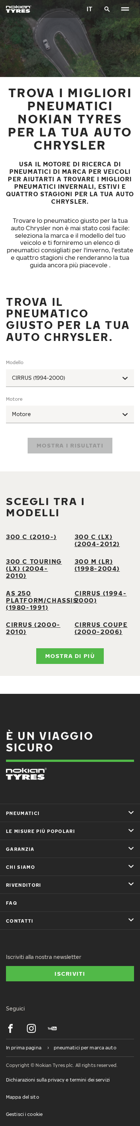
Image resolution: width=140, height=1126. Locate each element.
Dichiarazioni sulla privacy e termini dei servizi (58, 1080)
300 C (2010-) (31, 537)
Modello (15, 362)
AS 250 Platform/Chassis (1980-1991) (42, 600)
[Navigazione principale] (125, 9)
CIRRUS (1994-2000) (101, 597)
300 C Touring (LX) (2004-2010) (34, 568)
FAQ (11, 903)
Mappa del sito (22, 1097)
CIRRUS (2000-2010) (33, 628)
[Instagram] (31, 1028)
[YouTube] (52, 1028)
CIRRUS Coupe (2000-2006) (101, 628)
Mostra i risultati (70, 445)
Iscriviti (70, 973)
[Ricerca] (107, 9)
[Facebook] (10, 1028)
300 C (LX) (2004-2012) (97, 540)
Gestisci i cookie (24, 1114)
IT (89, 9)
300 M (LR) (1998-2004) (97, 565)
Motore (14, 399)
